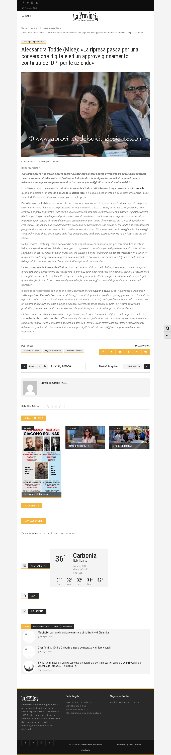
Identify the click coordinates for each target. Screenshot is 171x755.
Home (24, 27)
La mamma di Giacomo (36, 494)
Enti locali (72, 428)
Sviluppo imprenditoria (50, 27)
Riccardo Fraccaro (74, 350)
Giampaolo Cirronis (50, 161)
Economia (116, 428)
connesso (40, 533)
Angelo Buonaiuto (53, 350)
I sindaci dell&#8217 (78, 445)
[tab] (26, 626)
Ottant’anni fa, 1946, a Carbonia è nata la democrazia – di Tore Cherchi (74, 647)
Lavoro (34, 27)
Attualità (27, 428)
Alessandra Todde (31, 350)
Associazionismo (41, 626)
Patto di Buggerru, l (122, 445)
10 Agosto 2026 (46, 636)
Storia (26, 626)
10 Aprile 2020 (30, 161)
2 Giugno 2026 (46, 670)
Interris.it (138, 188)
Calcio (55, 626)
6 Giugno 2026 (46, 652)
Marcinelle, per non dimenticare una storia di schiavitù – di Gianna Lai (73, 632)
